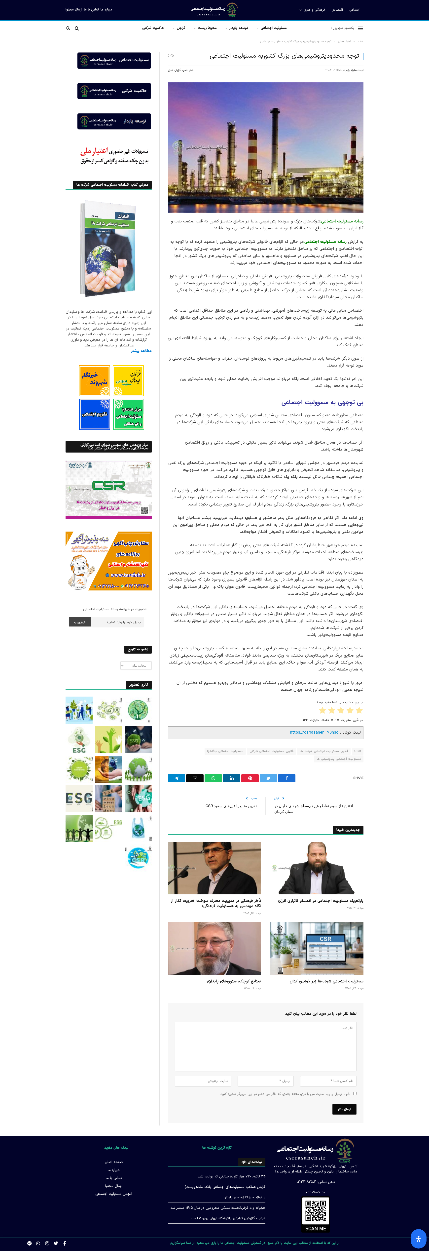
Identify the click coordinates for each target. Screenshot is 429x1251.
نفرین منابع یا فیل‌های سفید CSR (231, 806)
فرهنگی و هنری (314, 9)
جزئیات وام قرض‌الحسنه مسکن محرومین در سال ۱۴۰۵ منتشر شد (218, 1207)
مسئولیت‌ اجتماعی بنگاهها (225, 751)
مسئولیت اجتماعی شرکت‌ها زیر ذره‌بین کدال (326, 981)
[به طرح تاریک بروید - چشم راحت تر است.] (69, 28)
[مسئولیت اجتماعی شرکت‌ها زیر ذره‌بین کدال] (316, 948)
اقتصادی (337, 9)
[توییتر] (381, 247)
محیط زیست (207, 28)
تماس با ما (91, 9)
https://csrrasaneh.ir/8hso (314, 732)
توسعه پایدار (238, 28)
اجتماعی (354, 9)
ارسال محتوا (74, 9)
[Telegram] (381, 298)
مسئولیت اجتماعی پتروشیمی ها (339, 758)
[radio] (359, 711)
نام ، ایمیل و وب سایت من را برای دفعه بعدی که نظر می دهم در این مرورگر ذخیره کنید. (285, 1094)
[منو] (360, 28)
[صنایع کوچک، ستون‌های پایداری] (214, 948)
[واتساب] (381, 311)
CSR (357, 751)
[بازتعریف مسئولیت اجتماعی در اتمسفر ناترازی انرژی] (316, 868)
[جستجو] (77, 28)
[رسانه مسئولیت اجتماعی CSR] (215, 10)
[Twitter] (56, 1243)
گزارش (181, 28)
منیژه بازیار (351, 70)
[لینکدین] (381, 260)
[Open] (419, 1239)
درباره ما (106, 9)
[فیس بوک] (381, 235)
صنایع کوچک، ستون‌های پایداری (234, 981)
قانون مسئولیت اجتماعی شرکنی (271, 751)
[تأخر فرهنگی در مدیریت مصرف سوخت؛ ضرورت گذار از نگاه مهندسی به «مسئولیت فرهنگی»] (214, 868)
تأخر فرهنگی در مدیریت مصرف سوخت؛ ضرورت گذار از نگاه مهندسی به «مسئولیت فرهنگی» (216, 903)
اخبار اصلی (188, 70)
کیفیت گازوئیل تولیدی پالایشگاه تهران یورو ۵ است (228, 1218)
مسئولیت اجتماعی (274, 28)
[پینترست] (381, 273)
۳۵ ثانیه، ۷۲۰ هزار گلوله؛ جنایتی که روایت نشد (231, 1176)
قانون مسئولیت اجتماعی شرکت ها (324, 751)
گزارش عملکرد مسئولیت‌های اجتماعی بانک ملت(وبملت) (225, 1187)
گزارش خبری (174, 70)
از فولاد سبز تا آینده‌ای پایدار (245, 1197)
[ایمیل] (381, 285)
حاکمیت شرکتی (153, 28)
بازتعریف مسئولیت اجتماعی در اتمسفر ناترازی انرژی (320, 901)
